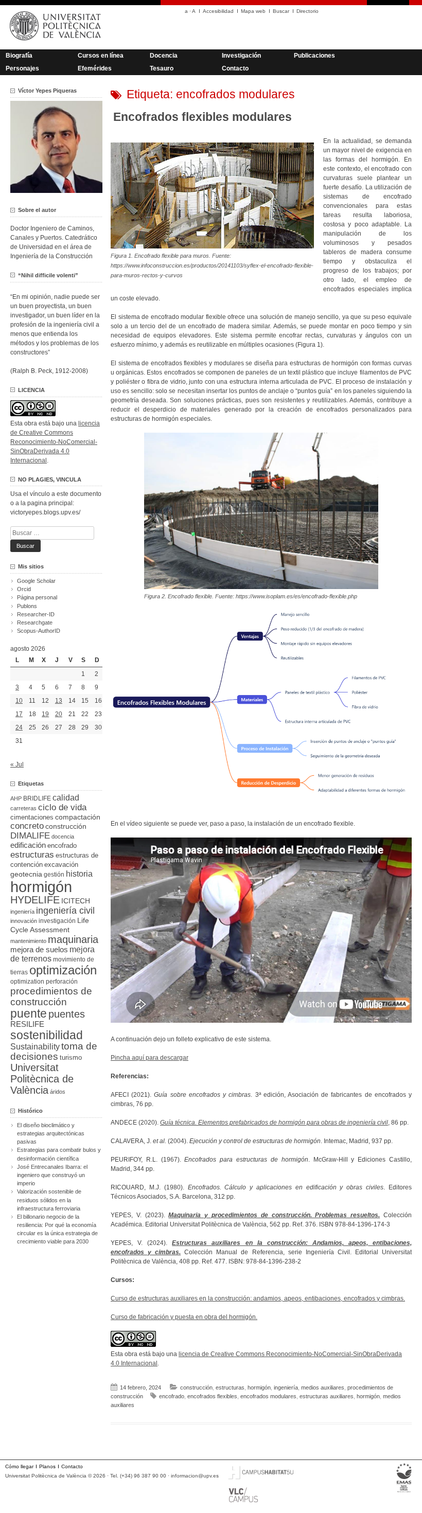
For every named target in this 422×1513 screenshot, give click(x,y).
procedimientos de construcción (51, 996)
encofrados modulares (268, 1396)
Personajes (22, 68)
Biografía (19, 55)
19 (45, 714)
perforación (62, 981)
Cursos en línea (101, 55)
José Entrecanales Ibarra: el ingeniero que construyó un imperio (52, 1175)
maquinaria (73, 939)
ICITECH (75, 901)
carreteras (23, 808)
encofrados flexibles (212, 1396)
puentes (66, 1014)
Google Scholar (36, 581)
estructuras (230, 1387)
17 (19, 714)
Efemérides (95, 68)
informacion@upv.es (195, 1476)
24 (19, 727)
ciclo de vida (62, 807)
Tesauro (161, 68)
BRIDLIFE (37, 798)
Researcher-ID (36, 614)
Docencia (164, 55)
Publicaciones (314, 55)
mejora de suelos (39, 949)
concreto (27, 826)
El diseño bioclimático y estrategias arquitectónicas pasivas (50, 1133)
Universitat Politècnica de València (42, 1079)
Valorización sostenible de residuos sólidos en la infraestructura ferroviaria (49, 1199)
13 (58, 700)
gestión (54, 874)
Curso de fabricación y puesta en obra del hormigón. (184, 1317)
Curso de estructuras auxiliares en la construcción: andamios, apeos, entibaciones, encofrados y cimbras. (258, 1298)
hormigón (259, 1387)
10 (19, 700)
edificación (28, 845)
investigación (57, 920)
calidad (65, 797)
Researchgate (34, 622)
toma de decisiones (53, 1051)
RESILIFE (27, 1024)
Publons (27, 606)
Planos (47, 1466)
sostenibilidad (46, 1035)
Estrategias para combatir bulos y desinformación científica (59, 1154)
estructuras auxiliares (327, 1396)
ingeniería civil (65, 910)
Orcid (24, 589)
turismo (71, 1057)
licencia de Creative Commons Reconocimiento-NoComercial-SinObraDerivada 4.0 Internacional (55, 442)
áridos (57, 1092)
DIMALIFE (30, 836)
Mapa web (253, 11)
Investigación (241, 55)
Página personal (37, 597)
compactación (77, 817)
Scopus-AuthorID (38, 631)
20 (58, 714)
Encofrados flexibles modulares (202, 116)
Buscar (281, 11)
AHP (16, 798)
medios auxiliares (322, 1387)
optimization (27, 981)
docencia (62, 836)
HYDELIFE (35, 899)
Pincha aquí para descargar (149, 1057)
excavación (61, 864)
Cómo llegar (19, 1466)
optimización (63, 970)
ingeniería (286, 1387)
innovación (23, 921)
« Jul (17, 764)
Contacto (235, 68)
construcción (196, 1387)
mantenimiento (28, 941)
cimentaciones (32, 817)
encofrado (171, 1396)
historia (79, 873)
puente (28, 1013)
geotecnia (26, 874)
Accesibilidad (218, 11)
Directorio (307, 11)
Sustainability (35, 1046)
